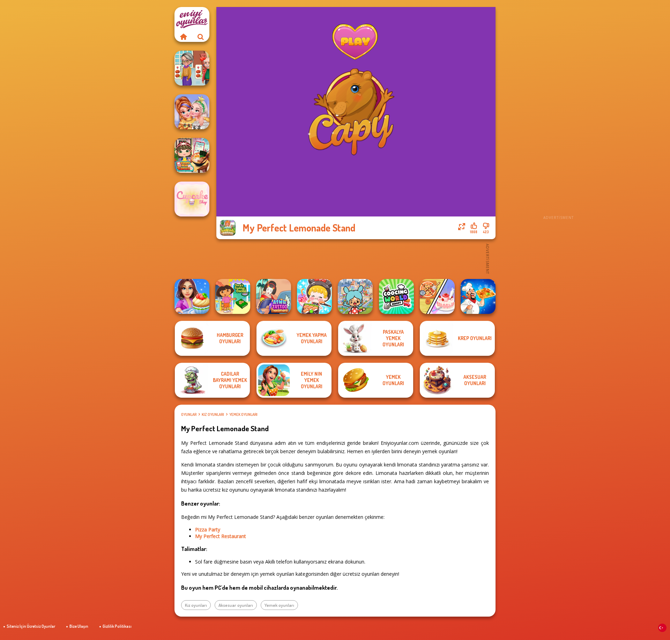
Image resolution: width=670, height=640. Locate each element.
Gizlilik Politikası (117, 626)
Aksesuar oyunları (235, 605)
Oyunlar (188, 414)
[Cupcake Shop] (191, 199)
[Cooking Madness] (191, 68)
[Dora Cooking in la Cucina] (232, 296)
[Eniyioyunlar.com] (183, 36)
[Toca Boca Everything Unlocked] (355, 296)
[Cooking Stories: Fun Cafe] (191, 296)
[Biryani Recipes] (478, 296)
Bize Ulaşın (78, 626)
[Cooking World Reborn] (396, 296)
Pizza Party (207, 529)
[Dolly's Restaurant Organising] (437, 296)
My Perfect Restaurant (220, 536)
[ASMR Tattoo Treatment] (273, 296)
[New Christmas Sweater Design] (191, 111)
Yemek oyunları (243, 414)
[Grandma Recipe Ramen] (191, 155)
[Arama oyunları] (200, 36)
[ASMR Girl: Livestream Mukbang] (314, 296)
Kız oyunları (213, 414)
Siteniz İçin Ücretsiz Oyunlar (31, 626)
